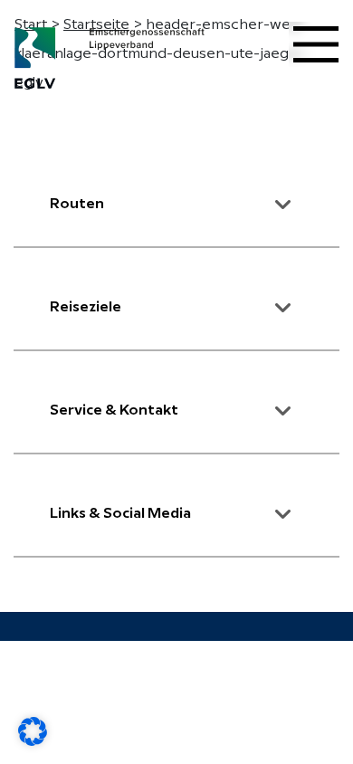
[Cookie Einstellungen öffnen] (32, 731)
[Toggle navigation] (316, 44)
